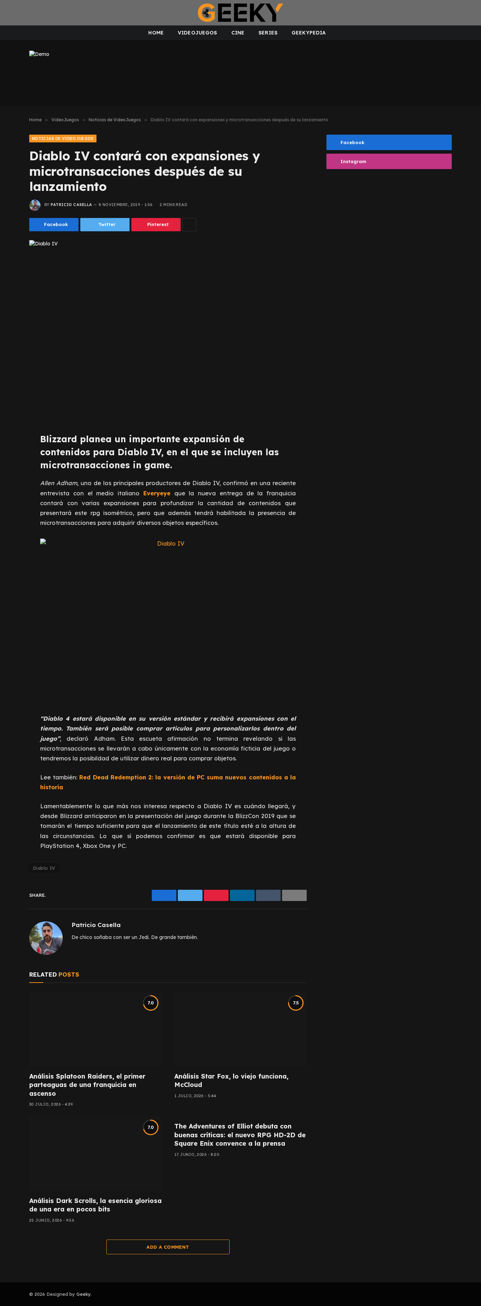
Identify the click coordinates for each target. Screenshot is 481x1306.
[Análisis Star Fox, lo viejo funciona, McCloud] (240, 1029)
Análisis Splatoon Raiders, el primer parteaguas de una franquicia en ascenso (87, 1085)
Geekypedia (309, 33)
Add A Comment (167, 1247)
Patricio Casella (71, 204)
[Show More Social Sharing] (189, 224)
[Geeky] (240, 12)
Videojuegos (197, 33)
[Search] (469, 13)
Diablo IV (44, 868)
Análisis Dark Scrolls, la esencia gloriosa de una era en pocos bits (95, 1205)
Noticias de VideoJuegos (63, 138)
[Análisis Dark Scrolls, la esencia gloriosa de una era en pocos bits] (95, 1154)
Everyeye (156, 493)
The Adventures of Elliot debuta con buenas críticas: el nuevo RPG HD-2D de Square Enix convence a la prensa (240, 1134)
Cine (238, 33)
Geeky (83, 1294)
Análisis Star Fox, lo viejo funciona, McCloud (231, 1080)
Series (267, 33)
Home (156, 33)
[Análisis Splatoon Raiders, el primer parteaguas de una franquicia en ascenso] (95, 1029)
